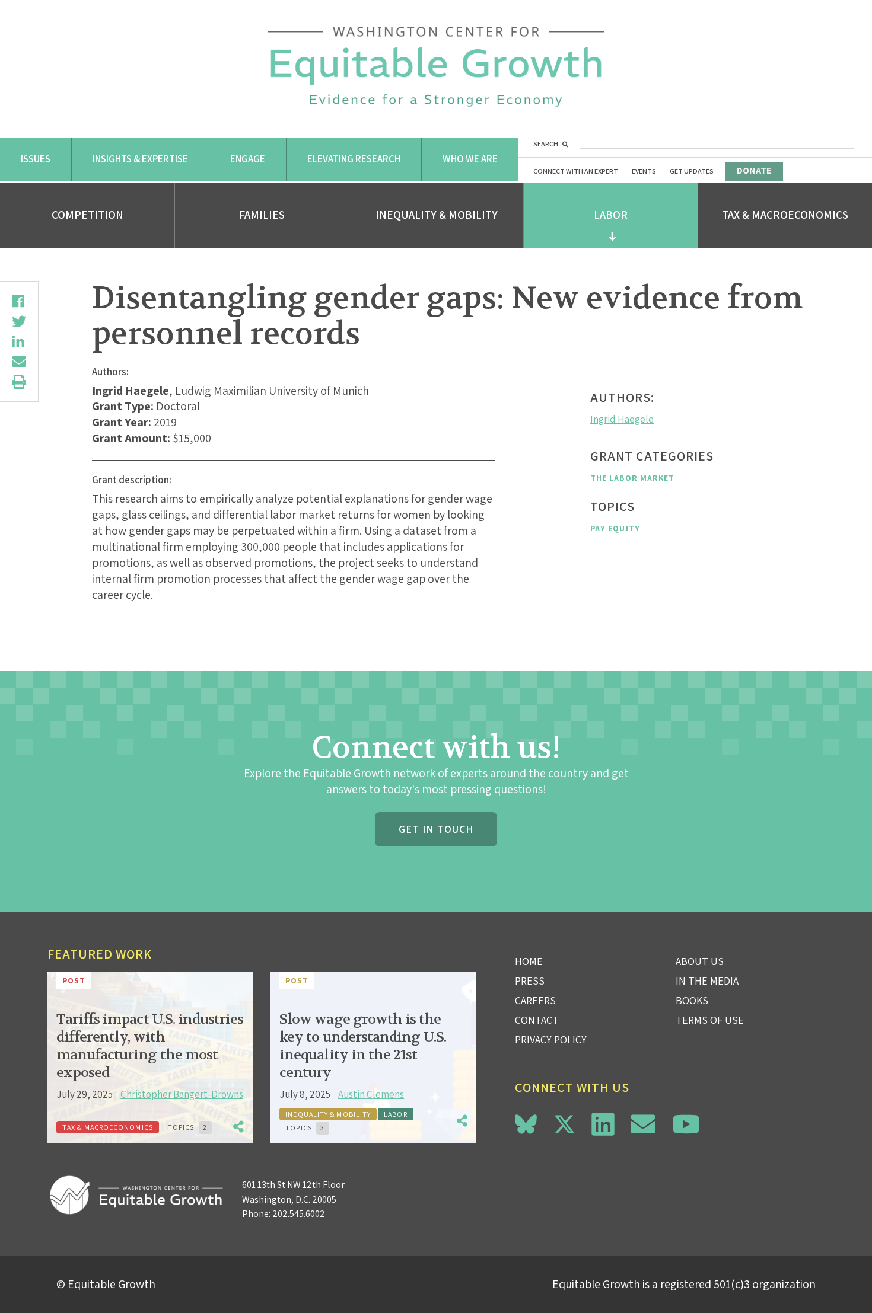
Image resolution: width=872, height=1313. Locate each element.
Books (692, 1000)
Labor (611, 214)
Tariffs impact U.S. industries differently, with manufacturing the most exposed (149, 1046)
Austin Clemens (371, 1094)
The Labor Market (632, 477)
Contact (537, 1020)
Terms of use (710, 1020)
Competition (87, 214)
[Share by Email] (19, 361)
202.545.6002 (298, 1213)
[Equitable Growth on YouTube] (686, 1124)
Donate (754, 170)
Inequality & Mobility (436, 214)
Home (529, 961)
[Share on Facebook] (19, 301)
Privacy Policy (551, 1039)
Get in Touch (436, 829)
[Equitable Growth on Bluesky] (526, 1122)
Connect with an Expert (575, 171)
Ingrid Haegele (622, 419)
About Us (700, 961)
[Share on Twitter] (19, 321)
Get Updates (692, 171)
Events (644, 171)
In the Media (707, 981)
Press (530, 981)
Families (262, 214)
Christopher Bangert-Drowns (181, 1094)
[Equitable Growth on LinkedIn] (603, 1124)
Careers (535, 1000)
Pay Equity (615, 528)
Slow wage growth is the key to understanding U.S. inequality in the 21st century (362, 1046)
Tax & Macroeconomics (785, 214)
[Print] (19, 381)
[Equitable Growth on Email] (643, 1124)
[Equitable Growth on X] (564, 1122)
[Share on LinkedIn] (19, 341)
